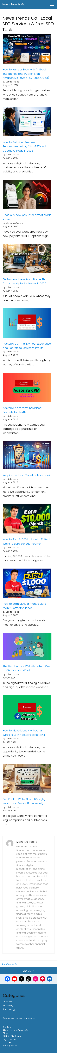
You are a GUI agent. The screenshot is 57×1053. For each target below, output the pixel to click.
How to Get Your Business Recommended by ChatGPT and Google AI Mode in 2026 (24, 146)
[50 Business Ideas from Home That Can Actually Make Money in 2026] (27, 259)
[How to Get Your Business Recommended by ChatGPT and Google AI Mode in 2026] (27, 122)
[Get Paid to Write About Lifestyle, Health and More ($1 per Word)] (27, 779)
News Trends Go (13, 4)
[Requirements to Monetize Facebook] (27, 456)
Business (7, 1001)
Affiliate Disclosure (12, 1036)
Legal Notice (9, 1039)
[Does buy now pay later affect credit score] (27, 195)
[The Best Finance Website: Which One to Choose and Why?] (27, 647)
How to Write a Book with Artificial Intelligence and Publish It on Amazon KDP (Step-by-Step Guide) (26, 74)
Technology (9, 1009)
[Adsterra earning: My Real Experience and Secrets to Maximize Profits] (27, 323)
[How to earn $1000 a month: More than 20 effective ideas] (27, 584)
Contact (7, 1027)
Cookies (7, 1042)
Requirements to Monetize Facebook (26, 475)
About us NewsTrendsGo (15, 1030)
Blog (5, 1033)
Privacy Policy (10, 1045)
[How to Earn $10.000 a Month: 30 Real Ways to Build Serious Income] (27, 519)
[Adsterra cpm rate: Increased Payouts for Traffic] (27, 388)
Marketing (8, 1005)
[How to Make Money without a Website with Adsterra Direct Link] (27, 710)
